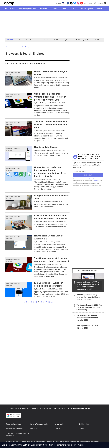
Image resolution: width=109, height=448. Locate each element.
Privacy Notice (95, 180)
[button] (102, 3)
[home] (6, 8)
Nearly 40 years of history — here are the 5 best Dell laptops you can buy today (89, 297)
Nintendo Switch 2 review (28, 40)
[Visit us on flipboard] (81, 3)
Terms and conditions (14, 424)
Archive (57, 429)
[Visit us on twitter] (71, 3)
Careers (81, 429)
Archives (49, 302)
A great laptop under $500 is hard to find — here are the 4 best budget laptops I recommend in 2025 (88, 285)
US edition (48, 445)
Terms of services (93, 178)
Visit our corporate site (81, 408)
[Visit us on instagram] (78, 3)
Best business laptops (62, 40)
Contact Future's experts (39, 424)
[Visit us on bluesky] (74, 3)
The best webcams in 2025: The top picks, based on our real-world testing (89, 307)
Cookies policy (84, 424)
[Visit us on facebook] (68, 3)
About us (33, 429)
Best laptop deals (82, 40)
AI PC (45, 40)
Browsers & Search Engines (22, 47)
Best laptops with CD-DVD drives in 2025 (87, 327)
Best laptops (99, 40)
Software (8, 47)
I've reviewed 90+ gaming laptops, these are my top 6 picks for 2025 (87, 317)
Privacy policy (59, 424)
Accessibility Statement (14, 429)
